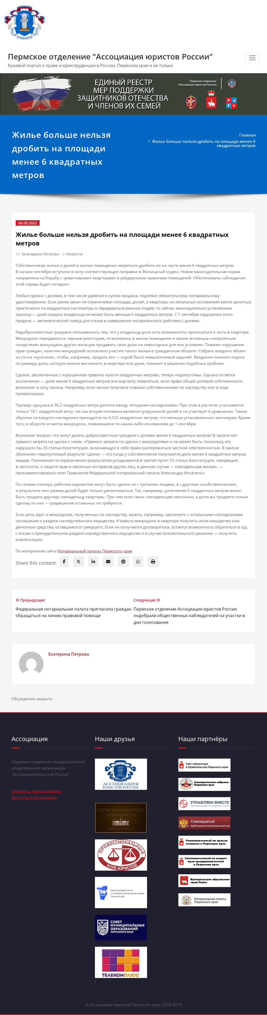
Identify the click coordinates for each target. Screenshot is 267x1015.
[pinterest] (123, 561)
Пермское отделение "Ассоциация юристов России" (110, 56)
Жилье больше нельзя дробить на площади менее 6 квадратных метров (204, 143)
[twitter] (78, 561)
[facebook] (64, 561)
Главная (247, 135)
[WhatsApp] (138, 561)
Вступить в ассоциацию (34, 797)
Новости (74, 253)
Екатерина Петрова (40, 253)
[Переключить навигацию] (252, 57)
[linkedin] (93, 561)
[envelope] (108, 561)
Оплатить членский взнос (36, 790)
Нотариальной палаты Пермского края (95, 550)
